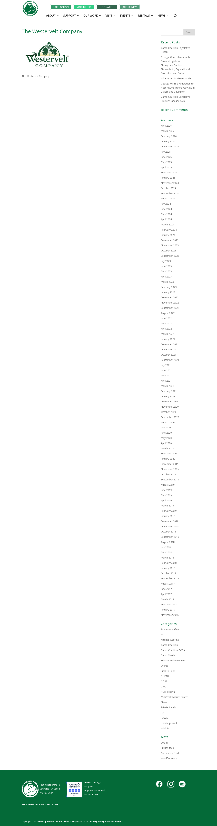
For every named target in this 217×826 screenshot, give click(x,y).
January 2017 (168, 609)
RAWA (164, 717)
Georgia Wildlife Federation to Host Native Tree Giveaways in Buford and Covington (178, 87)
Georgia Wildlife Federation (54, 821)
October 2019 (168, 474)
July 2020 (166, 427)
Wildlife (165, 728)
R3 (162, 712)
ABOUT (50, 15)
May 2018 (166, 552)
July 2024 (166, 203)
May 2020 (166, 438)
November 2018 (170, 526)
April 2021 (166, 380)
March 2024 (167, 224)
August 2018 (168, 542)
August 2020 (168, 422)
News (164, 702)
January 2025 (168, 177)
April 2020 (166, 443)
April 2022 (166, 328)
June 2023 (166, 266)
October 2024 (168, 188)
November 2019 (170, 469)
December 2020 (170, 401)
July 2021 (166, 365)
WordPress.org (169, 758)
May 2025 (166, 162)
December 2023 (170, 240)
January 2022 (168, 339)
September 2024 (170, 193)
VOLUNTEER (83, 7)
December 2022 (170, 297)
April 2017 (166, 594)
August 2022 (168, 313)
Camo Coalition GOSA (173, 650)
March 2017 (167, 599)
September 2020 (170, 417)
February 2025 (169, 172)
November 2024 (170, 183)
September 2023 (170, 255)
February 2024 (169, 229)
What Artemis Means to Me (176, 78)
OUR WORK (90, 15)
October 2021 (168, 354)
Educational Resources (173, 660)
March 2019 (167, 505)
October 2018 (168, 531)
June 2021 (166, 370)
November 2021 (170, 349)
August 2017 (168, 583)
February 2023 (169, 287)
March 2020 (167, 448)
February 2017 (169, 604)
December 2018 (170, 521)
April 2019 (166, 500)
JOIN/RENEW (129, 7)
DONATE (106, 7)
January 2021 (168, 396)
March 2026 (167, 130)
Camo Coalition (169, 645)
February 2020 (169, 453)
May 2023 (166, 271)
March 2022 (167, 333)
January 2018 (168, 568)
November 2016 (170, 614)
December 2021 (170, 344)
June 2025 (166, 157)
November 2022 (170, 302)
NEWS (161, 15)
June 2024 (166, 209)
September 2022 (170, 307)
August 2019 (168, 484)
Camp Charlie (168, 655)
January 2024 (168, 235)
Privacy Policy (96, 821)
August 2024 (168, 198)
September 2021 (170, 359)
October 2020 (168, 412)
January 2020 (168, 458)
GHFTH (165, 676)
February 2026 (169, 136)
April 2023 (166, 276)
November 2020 (170, 406)
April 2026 (166, 125)
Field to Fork (168, 671)
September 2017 (170, 578)
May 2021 (166, 375)
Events (164, 665)
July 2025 (166, 151)
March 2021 (167, 385)
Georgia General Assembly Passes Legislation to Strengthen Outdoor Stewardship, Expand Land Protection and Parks (175, 65)
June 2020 (166, 432)
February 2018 (169, 562)
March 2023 (167, 281)
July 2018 (166, 547)
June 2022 (166, 318)
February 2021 (169, 391)
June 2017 (166, 588)
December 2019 (170, 464)
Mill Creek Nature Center (174, 697)
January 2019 (168, 516)
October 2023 (168, 250)
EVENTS (125, 15)
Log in (164, 742)
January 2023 (168, 292)
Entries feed (167, 747)
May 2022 (166, 323)
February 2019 (169, 510)
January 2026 (168, 141)
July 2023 (166, 261)
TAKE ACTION (61, 7)
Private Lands (168, 707)
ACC (163, 634)
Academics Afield (170, 629)
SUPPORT (69, 15)
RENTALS (144, 15)
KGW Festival (168, 691)
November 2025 (170, 146)
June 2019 (166, 490)
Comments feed (170, 753)
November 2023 (170, 245)
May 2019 (166, 495)
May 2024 (166, 214)
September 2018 (170, 536)
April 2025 (166, 167)
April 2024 (166, 219)
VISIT (108, 15)
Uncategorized (169, 723)
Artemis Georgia (170, 639)
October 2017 (168, 573)
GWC (163, 686)
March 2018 (167, 557)
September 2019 (170, 479)
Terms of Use (114, 821)
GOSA (164, 681)
